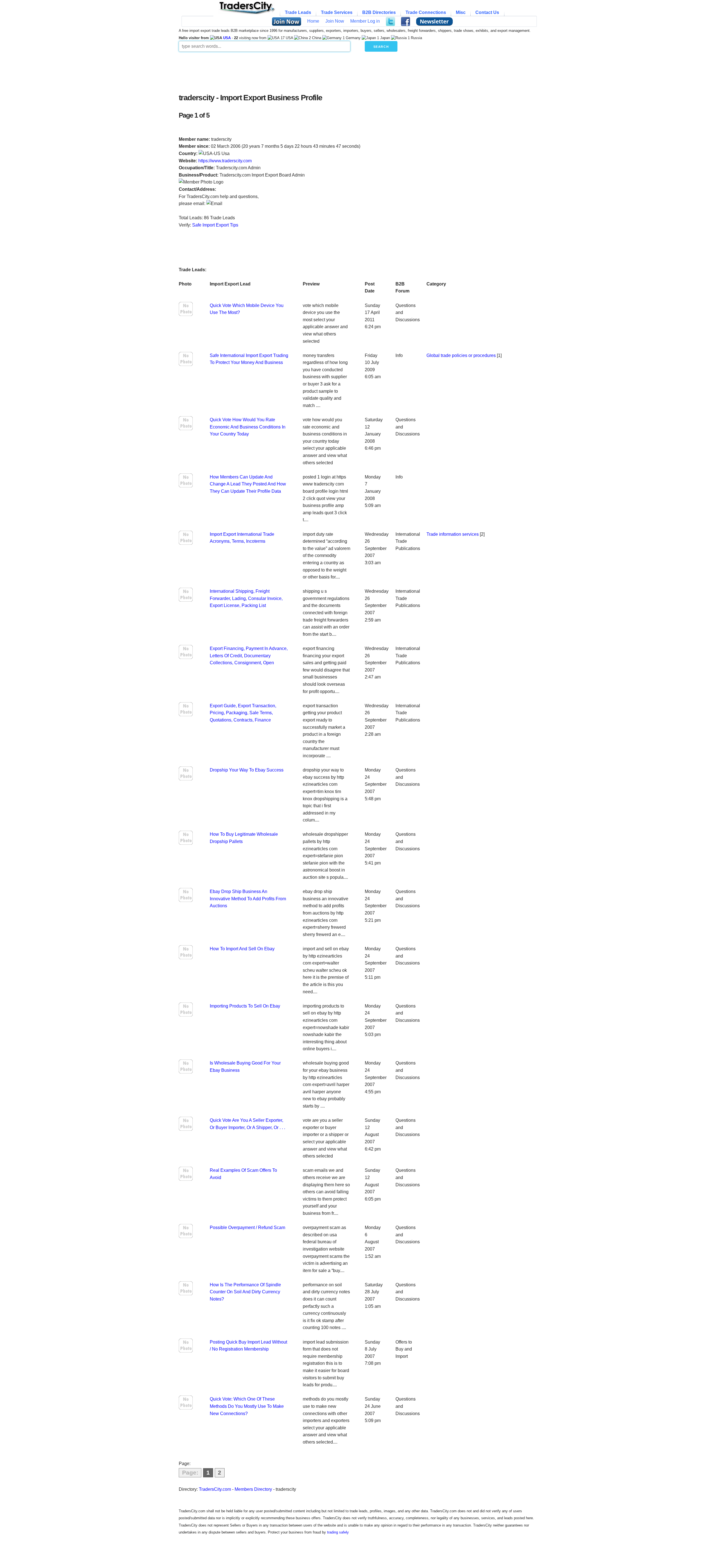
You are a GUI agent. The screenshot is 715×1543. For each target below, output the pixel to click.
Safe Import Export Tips (215, 225)
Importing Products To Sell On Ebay (245, 1006)
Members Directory (253, 1489)
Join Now (334, 21)
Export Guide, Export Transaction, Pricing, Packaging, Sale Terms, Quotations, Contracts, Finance (243, 712)
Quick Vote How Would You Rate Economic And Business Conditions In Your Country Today (247, 426)
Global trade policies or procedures (461, 355)
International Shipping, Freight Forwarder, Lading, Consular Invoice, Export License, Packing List (246, 598)
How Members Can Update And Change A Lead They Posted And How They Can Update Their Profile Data (248, 484)
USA (227, 38)
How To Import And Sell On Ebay (242, 948)
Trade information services (452, 534)
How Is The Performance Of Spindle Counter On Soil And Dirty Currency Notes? (245, 1291)
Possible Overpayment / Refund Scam (247, 1227)
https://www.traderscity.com (225, 160)
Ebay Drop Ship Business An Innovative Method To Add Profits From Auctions (248, 898)
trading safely (338, 1532)
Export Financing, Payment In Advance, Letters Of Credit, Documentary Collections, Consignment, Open (249, 655)
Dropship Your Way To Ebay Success (246, 770)
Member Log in (365, 21)
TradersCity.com (215, 1489)
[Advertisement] (314, 71)
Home (313, 21)
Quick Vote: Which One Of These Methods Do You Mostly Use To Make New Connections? (247, 1406)
